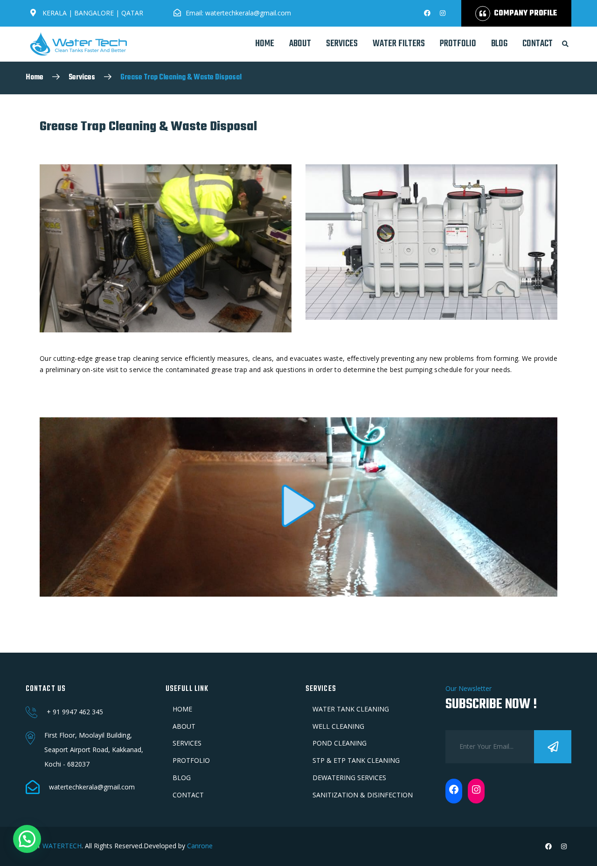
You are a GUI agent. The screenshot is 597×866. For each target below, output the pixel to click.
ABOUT (300, 43)
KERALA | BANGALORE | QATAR (92, 12)
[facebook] (427, 13)
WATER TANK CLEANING (350, 708)
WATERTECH (62, 845)
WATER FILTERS (399, 43)
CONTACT (537, 43)
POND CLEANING (339, 743)
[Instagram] (476, 789)
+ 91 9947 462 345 (75, 711)
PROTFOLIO (458, 43)
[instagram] (442, 13)
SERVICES (342, 43)
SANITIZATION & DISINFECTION (362, 794)
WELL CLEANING (338, 726)
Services (82, 77)
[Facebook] (453, 789)
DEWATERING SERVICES (349, 777)
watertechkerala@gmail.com (92, 786)
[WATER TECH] (78, 44)
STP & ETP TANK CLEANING (356, 760)
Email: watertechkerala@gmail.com (238, 12)
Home (34, 77)
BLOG (499, 43)
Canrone (199, 845)
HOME (264, 43)
